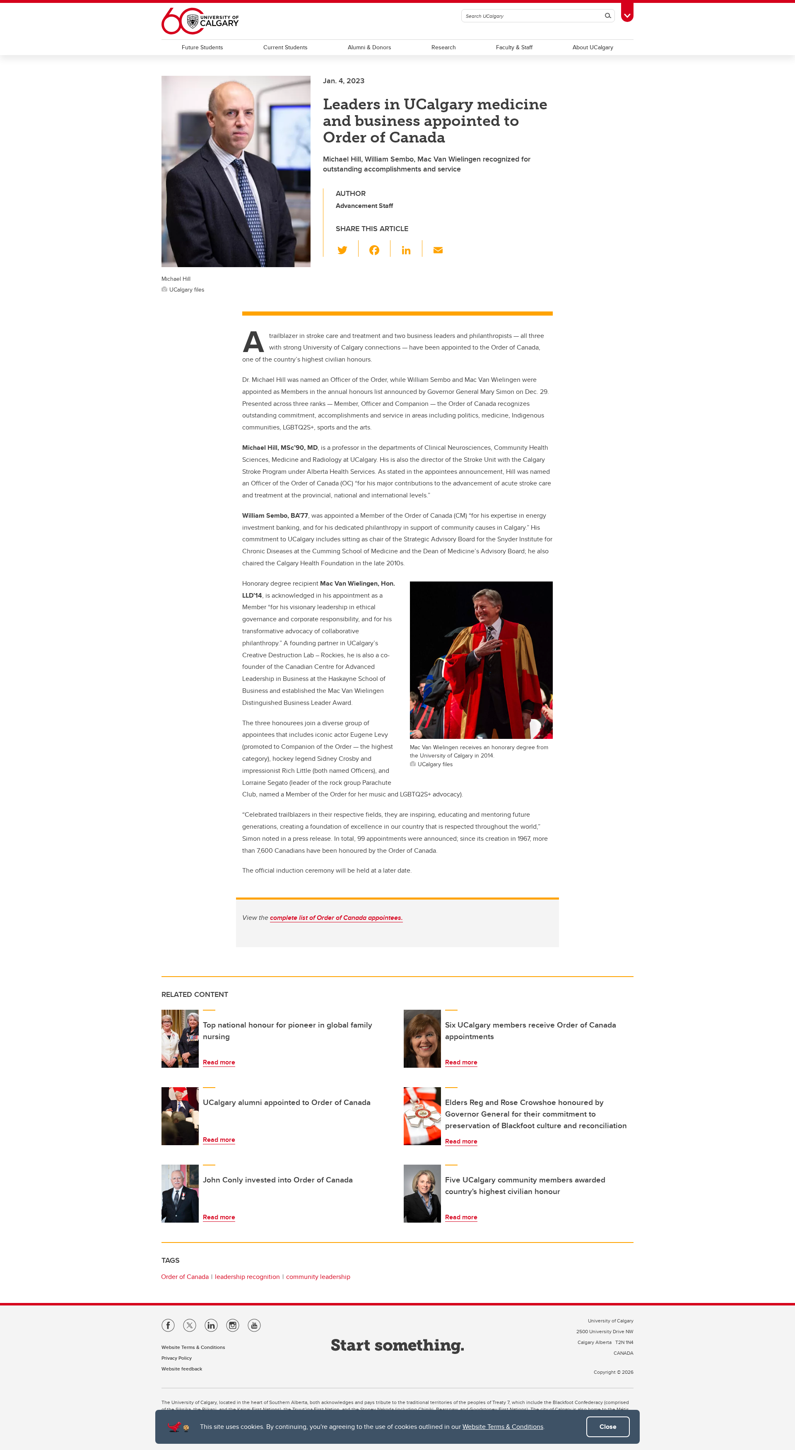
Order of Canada (185, 1276)
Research (443, 47)
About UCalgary (593, 47)
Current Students (285, 47)
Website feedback (181, 1368)
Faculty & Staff (514, 47)
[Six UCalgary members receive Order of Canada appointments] (422, 1039)
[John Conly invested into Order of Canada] (180, 1194)
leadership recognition (247, 1276)
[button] (347, 248)
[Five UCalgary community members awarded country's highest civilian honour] (422, 1194)
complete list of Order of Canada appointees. (336, 917)
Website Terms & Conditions (503, 1426)
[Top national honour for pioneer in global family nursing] (180, 1039)
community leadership (318, 1276)
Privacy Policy (176, 1357)
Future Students (202, 47)
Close (608, 1426)
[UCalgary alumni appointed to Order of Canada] (180, 1116)
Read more (219, 1062)
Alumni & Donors (369, 47)
